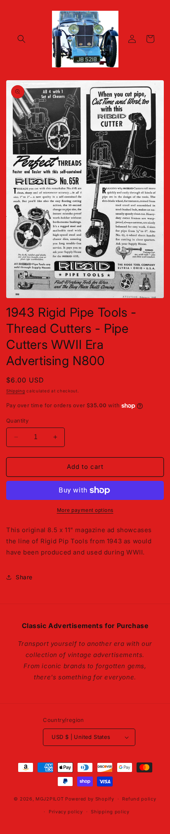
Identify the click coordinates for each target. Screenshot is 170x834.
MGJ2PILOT (49, 799)
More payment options (85, 510)
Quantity (17, 420)
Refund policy (139, 799)
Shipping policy (110, 812)
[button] (21, 39)
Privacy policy (66, 812)
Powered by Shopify (89, 799)
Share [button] (24, 577)
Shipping (15, 390)
